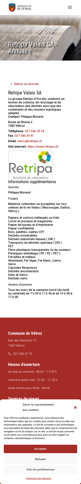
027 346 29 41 (24, 135)
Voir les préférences (40, 469)
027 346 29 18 (34, 131)
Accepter (40, 449)
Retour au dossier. (26, 84)
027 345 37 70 (22, 354)
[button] (75, 407)
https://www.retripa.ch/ (43, 146)
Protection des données (38, 478)
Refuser (40, 459)
